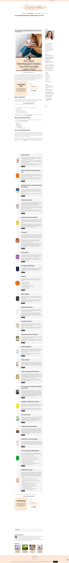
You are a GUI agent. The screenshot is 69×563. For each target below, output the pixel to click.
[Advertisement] (34, 22)
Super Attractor (25, 155)
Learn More (50, 561)
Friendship (47, 74)
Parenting (47, 79)
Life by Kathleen (33, 557)
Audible (25, 140)
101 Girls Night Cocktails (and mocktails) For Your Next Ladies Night (49, 58)
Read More (23, 166)
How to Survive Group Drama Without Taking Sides (49, 87)
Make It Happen (25, 294)
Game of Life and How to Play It (29, 217)
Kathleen (21, 534)
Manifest (23, 276)
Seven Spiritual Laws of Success (29, 334)
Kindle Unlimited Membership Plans (28, 103)
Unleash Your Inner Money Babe (29, 439)
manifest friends (29, 115)
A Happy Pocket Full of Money (28, 426)
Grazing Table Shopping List (49, 55)
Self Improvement (48, 81)
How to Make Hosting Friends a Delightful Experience (49, 99)
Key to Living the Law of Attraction (30, 371)
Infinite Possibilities (26, 346)
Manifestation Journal (26, 469)
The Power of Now (26, 414)
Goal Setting (47, 76)
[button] (46, 13)
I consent (55, 561)
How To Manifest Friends (49, 70)
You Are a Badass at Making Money (30, 450)
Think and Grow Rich (26, 200)
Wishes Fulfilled (25, 359)
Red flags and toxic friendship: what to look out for (49, 62)
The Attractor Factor (26, 321)
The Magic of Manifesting (27, 265)
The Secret (24, 232)
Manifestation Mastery (27, 307)
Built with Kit (33, 90)
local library (19, 125)
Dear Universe (24, 252)
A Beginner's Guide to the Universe (30, 401)
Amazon (17, 124)
